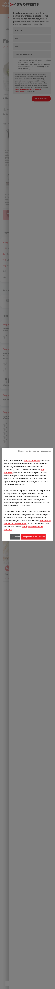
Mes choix (15, 537)
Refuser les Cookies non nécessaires (34, 451)
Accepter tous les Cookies (33, 537)
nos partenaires (32, 460)
